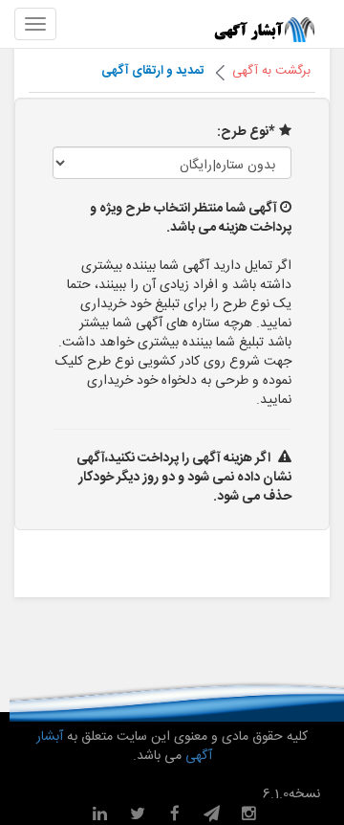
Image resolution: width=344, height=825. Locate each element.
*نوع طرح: (246, 132)
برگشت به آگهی (271, 70)
